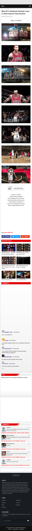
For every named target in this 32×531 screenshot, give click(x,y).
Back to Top (16, 475)
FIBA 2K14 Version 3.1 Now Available (11, 441)
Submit (4, 502)
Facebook (7, 236)
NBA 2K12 (10, 232)
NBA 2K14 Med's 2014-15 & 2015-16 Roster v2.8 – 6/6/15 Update (8, 267)
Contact (4, 500)
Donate (4, 507)
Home (9, 529)
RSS (3, 505)
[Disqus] (16, 306)
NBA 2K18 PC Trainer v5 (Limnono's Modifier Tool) (14, 465)
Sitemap (22, 529)
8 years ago (22, 441)
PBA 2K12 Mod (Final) (7, 279)
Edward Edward (10, 435)
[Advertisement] (15, 2)
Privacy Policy (15, 529)
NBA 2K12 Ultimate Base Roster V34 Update (22, 266)
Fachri (8, 451)
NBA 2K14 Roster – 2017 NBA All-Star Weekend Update (8, 253)
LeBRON (9, 459)
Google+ (26, 236)
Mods (5, 232)
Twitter (17, 236)
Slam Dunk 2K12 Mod (21, 279)
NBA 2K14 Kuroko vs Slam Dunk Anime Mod (22, 253)
